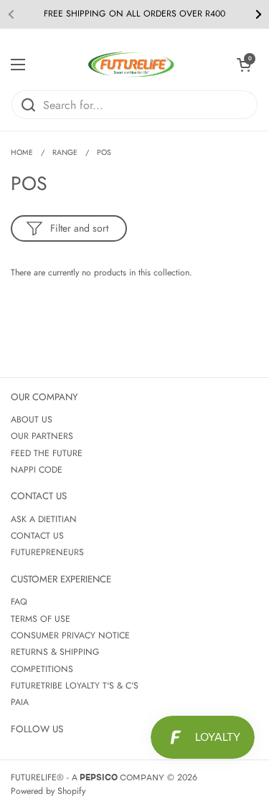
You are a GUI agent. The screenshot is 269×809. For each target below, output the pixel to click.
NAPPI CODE (36, 469)
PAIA (20, 702)
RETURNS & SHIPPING (55, 651)
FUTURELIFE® (37, 777)
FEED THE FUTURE (46, 453)
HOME (22, 152)
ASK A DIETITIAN (44, 519)
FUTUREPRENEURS (47, 552)
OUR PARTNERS (42, 436)
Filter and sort (79, 228)
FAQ (19, 601)
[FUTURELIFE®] (131, 64)
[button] (244, 64)
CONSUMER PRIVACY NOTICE (70, 635)
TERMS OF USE (40, 618)
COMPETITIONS (42, 669)
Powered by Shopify (48, 791)
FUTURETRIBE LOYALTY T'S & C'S (74, 685)
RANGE (64, 152)
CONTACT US (37, 535)
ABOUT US (31, 419)
